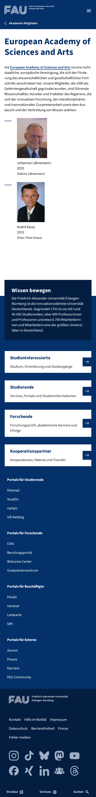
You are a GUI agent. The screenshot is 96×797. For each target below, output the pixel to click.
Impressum (58, 719)
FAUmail (13, 490)
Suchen (78, 792)
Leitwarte (14, 614)
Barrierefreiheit (42, 728)
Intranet (13, 606)
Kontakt (15, 719)
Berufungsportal (19, 552)
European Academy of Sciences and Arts (40, 67)
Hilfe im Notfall (35, 719)
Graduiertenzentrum (22, 570)
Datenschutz (18, 728)
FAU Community (19, 677)
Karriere (13, 668)
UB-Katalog (15, 517)
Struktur (12, 792)
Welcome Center (19, 561)
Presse (12, 659)
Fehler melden (20, 737)
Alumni (12, 650)
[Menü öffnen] (89, 11)
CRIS (10, 543)
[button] (48, 362)
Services (45, 792)
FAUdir (12, 597)
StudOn (13, 499)
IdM (10, 623)
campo (12, 508)
